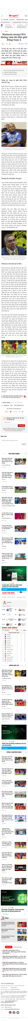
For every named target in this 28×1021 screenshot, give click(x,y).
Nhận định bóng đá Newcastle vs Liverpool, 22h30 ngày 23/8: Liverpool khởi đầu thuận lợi (14, 970)
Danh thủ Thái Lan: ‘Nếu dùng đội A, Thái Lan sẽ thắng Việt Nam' (7, 855)
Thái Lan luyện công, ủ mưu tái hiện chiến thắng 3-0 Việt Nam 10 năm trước (7, 556)
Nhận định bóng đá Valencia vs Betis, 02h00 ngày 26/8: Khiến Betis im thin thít (15, 975)
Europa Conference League (8, 505)
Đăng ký (21, 425)
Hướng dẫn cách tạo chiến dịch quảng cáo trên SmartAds (12, 586)
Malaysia (6, 405)
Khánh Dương (6, 402)
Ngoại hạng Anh (14, 632)
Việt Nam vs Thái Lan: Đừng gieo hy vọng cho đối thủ (7, 843)
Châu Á (6, 31)
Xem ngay (5, 589)
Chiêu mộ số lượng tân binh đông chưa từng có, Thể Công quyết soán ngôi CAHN (7, 867)
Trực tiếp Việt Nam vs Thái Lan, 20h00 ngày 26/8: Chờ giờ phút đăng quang (7, 475)
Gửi (24, 444)
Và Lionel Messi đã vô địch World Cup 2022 (7, 936)
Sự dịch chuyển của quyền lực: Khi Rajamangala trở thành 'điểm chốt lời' (7, 702)
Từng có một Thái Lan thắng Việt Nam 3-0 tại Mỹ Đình (7, 527)
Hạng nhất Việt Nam (21, 597)
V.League (4, 597)
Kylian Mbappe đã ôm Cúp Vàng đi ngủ (7, 930)
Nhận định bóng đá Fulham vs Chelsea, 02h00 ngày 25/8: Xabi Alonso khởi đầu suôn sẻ (15, 964)
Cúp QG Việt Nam (11, 597)
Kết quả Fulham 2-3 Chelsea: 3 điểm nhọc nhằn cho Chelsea (7, 715)
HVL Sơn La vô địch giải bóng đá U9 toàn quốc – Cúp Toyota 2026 (7, 794)
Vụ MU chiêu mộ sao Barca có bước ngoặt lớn (7, 514)
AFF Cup (3, 479)
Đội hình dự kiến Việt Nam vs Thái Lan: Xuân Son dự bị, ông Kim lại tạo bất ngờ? (7, 806)
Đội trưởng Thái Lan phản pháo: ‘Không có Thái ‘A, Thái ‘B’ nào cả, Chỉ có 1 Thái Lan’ (7, 818)
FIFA (11, 405)
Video (3, 560)
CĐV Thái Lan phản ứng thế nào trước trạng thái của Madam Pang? (7, 880)
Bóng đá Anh (20, 19)
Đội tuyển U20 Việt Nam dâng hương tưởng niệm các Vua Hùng (7, 461)
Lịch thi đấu (8, 593)
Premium (11, 19)
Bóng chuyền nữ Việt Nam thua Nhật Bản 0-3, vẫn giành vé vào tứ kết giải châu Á (7, 541)
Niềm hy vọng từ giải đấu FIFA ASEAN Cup (14, 70)
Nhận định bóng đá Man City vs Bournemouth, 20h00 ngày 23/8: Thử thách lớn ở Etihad (14, 952)
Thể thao (4, 546)
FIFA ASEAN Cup (18, 405)
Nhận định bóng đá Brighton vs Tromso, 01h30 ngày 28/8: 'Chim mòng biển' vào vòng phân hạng (7, 500)
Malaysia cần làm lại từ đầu (10, 74)
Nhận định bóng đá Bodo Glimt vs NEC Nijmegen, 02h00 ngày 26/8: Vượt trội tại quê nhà (7, 673)
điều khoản (7, 430)
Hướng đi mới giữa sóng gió (10, 72)
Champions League (6, 678)
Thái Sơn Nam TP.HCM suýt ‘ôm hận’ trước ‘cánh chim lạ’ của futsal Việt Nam (7, 831)
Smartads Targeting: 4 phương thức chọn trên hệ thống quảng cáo (12, 910)
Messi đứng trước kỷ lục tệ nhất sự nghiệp (7, 487)
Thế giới (4, 490)
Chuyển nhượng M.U (6, 518)
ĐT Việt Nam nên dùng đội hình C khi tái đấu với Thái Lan (7, 688)
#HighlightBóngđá (17, 22)
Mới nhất (5, 19)
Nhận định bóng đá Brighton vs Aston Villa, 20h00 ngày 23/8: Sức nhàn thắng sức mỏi (14, 958)
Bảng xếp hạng (9, 627)
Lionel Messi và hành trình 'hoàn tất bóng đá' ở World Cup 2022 (8, 924)
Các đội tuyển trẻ (6, 465)
